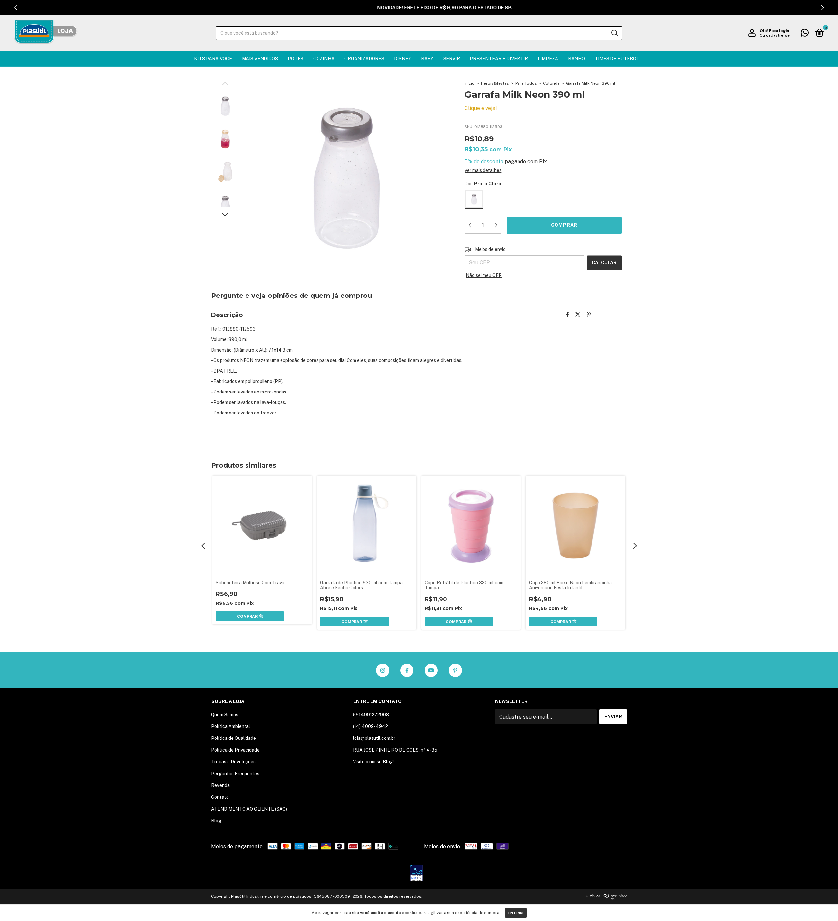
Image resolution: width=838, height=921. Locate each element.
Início (470, 83)
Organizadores (364, 58)
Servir (451, 58)
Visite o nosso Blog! (373, 761)
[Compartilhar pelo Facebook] (567, 314)
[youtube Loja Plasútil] (431, 670)
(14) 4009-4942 (370, 726)
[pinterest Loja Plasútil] (455, 670)
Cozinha (324, 58)
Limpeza (548, 58)
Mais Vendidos (260, 58)
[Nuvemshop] (606, 898)
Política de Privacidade (235, 750)
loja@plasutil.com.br (374, 738)
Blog (216, 820)
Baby (427, 58)
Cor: (483, 183)
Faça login (779, 31)
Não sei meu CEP (484, 275)
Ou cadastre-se (775, 35)
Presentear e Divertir (499, 58)
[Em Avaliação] (416, 874)
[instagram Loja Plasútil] (382, 670)
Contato (220, 797)
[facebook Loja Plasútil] (406, 670)
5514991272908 (371, 714)
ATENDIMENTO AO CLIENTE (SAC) (249, 809)
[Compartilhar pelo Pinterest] (589, 314)
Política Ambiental (230, 726)
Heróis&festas (495, 83)
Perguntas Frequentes (235, 773)
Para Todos (526, 83)
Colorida (551, 83)
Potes (295, 58)
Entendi (515, 913)
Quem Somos (224, 714)
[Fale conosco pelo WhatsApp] (804, 34)
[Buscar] (614, 33)
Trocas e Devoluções (233, 761)
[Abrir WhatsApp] (821, 904)
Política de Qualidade (233, 738)
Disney (402, 58)
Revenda (220, 785)
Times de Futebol (617, 58)
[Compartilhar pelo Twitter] (577, 314)
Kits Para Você (213, 58)
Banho (576, 58)
